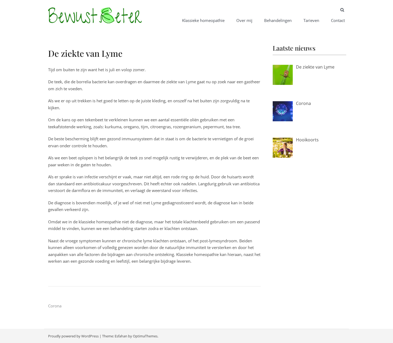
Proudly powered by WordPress (73, 336)
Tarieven (311, 20)
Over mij (244, 20)
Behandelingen (278, 20)
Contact (338, 20)
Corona (54, 305)
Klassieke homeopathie (203, 20)
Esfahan (121, 336)
